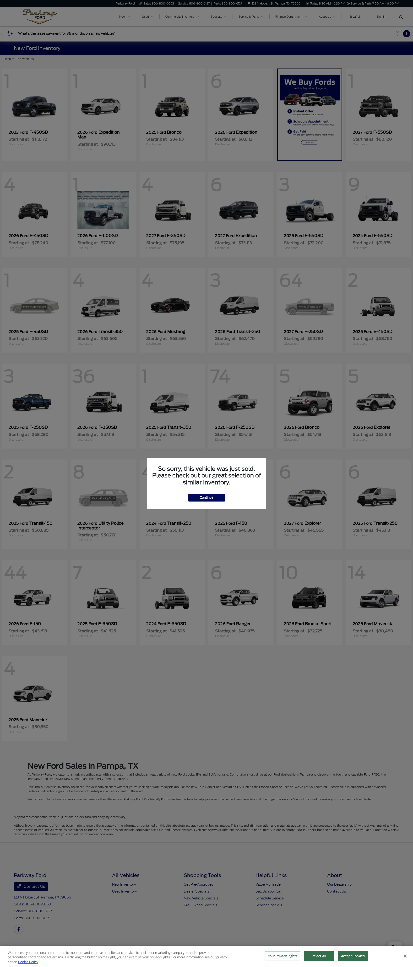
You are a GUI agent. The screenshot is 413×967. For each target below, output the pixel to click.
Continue (206, 497)
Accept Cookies (353, 956)
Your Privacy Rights (282, 956)
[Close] (405, 956)
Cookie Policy (28, 962)
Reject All (319, 956)
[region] (206, 956)
